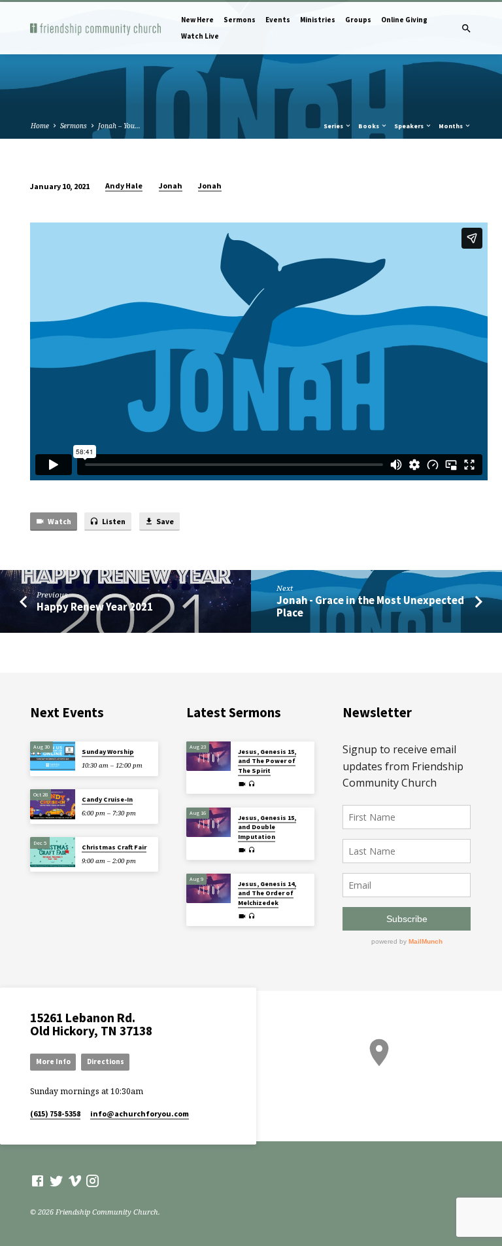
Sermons (240, 19)
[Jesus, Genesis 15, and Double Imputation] (208, 823)
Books (369, 126)
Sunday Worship (108, 751)
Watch (58, 521)
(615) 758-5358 (55, 1113)
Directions (105, 1061)
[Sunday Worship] (52, 756)
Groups (358, 19)
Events (277, 19)
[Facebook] (37, 1180)
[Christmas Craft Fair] (52, 852)
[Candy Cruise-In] (52, 804)
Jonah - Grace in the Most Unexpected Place (370, 607)
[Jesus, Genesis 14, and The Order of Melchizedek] (208, 889)
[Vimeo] (74, 1180)
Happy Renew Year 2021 (95, 607)
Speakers (409, 126)
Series (334, 126)
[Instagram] (92, 1180)
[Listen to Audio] (252, 784)
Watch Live (200, 36)
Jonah (170, 185)
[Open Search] (466, 28)
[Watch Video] (242, 784)
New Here (197, 19)
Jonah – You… (119, 125)
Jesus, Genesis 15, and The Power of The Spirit (267, 761)
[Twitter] (56, 1180)
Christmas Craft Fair (114, 847)
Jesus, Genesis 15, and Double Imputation (267, 827)
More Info (53, 1061)
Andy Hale (123, 185)
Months (451, 126)
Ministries (317, 19)
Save (164, 521)
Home (40, 125)
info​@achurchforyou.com (139, 1113)
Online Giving (404, 19)
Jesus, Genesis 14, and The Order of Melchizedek (267, 893)
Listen (113, 521)
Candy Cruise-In (107, 799)
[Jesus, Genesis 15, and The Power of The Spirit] (208, 756)
